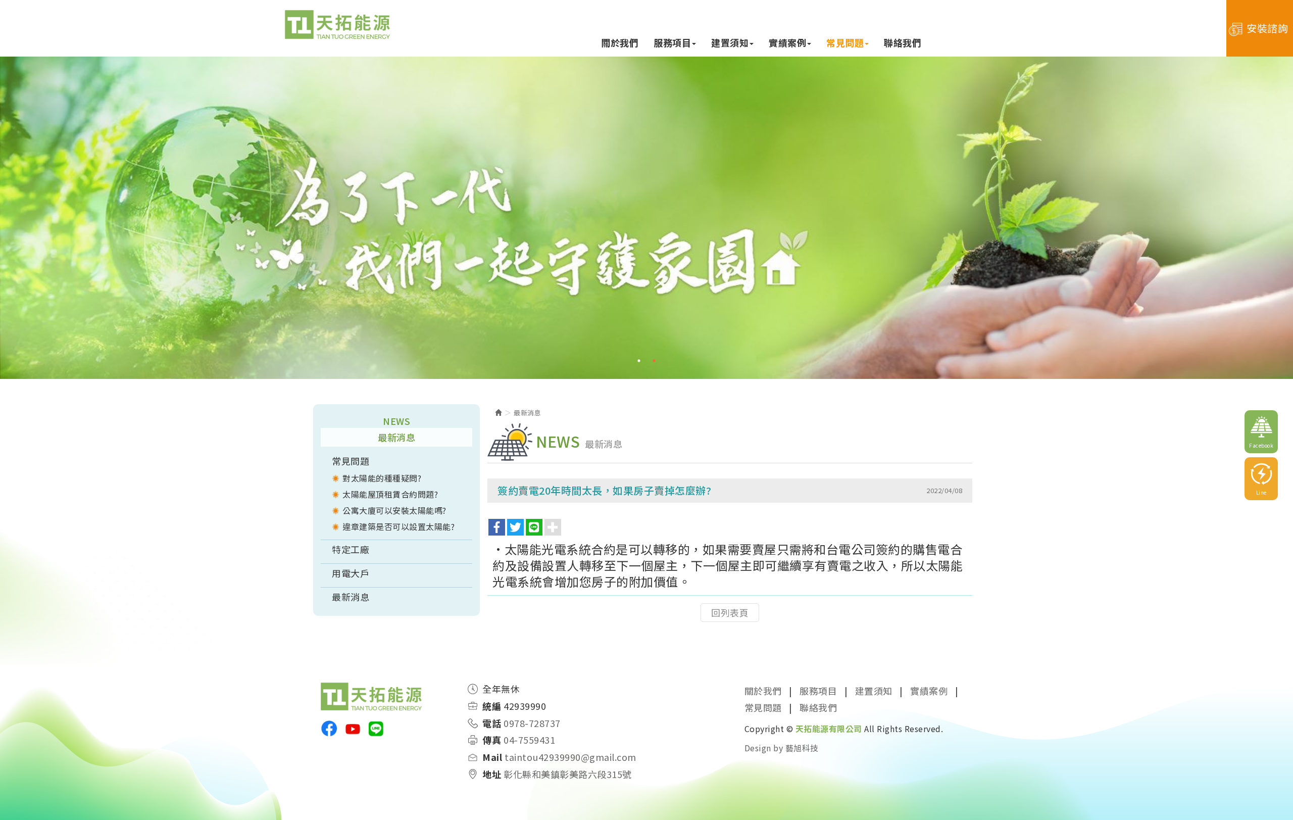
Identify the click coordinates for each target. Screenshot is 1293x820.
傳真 (491, 740)
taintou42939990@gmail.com (570, 757)
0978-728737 (532, 723)
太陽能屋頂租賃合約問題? (390, 494)
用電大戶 (350, 573)
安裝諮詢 (1267, 28)
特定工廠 (350, 549)
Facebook (1261, 445)
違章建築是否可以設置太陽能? (398, 526)
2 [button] (654, 361)
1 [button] (639, 361)
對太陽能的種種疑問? (381, 478)
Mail (492, 757)
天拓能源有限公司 (337, 25)
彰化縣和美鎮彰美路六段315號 (568, 774)
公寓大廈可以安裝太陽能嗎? (394, 510)
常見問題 (350, 460)
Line (1261, 492)
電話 (491, 723)
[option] (646, 217)
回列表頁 (730, 612)
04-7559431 (529, 740)
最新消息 (350, 596)
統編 (491, 706)
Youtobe (352, 728)
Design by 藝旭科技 (781, 748)
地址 (491, 774)
